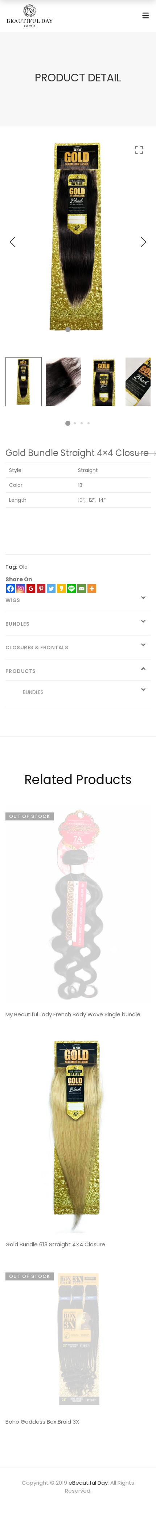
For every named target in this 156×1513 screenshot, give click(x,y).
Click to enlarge (139, 240)
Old (23, 566)
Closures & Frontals (36, 647)
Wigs (12, 600)
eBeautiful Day (88, 1482)
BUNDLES (33, 692)
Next (143, 242)
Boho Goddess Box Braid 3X (42, 1421)
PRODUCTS (20, 671)
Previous (12, 242)
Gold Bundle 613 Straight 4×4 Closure (55, 1244)
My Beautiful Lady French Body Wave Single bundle (72, 1014)
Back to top (142, 1493)
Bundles (17, 624)
